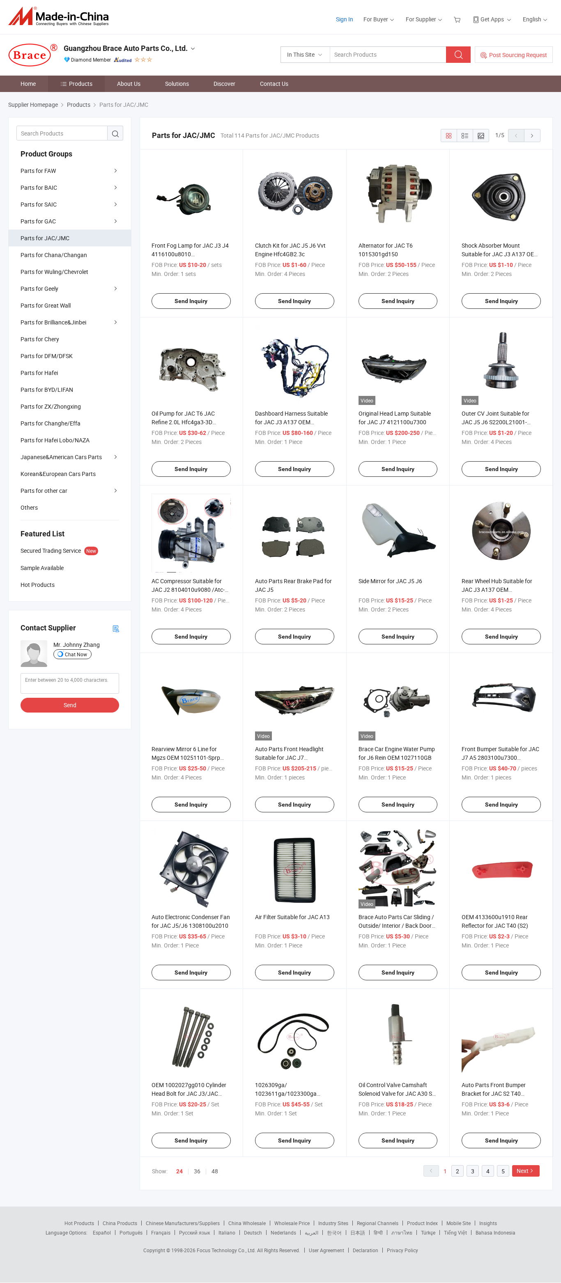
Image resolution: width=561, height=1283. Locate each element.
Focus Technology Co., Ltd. (227, 1250)
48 (215, 1171)
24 (179, 1171)
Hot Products (79, 1223)
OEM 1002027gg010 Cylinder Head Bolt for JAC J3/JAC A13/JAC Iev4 (189, 1093)
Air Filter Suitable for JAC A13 (292, 917)
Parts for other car (44, 490)
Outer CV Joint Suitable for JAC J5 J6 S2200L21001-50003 (495, 422)
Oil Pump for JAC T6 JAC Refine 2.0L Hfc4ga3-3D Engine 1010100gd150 (183, 422)
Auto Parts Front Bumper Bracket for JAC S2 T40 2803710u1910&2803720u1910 (503, 1093)
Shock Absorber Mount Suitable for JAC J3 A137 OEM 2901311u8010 (500, 254)
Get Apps (492, 19)
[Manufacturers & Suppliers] (61, 16)
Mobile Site (458, 1223)
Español (102, 1232)
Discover (224, 83)
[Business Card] (116, 628)
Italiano (226, 1232)
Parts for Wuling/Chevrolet (54, 272)
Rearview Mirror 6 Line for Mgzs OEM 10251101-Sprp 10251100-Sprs (186, 757)
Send (70, 705)
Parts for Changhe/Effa (50, 423)
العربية (311, 1232)
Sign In (344, 19)
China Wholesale (247, 1223)
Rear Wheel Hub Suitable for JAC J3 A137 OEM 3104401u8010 (497, 589)
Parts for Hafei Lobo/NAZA (55, 440)
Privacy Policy (402, 1250)
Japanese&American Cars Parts (61, 457)
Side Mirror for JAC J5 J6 (390, 581)
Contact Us (274, 83)
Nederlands (283, 1232)
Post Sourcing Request (518, 55)
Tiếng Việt (455, 1232)
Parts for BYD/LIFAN (47, 389)
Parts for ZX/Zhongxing (51, 406)
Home (28, 83)
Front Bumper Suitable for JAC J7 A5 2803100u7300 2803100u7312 (500, 757)
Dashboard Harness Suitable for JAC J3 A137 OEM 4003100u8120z (291, 422)
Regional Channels (377, 1223)
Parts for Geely (39, 288)
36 (197, 1171)
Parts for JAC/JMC (45, 238)
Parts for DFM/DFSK (47, 356)
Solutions (177, 83)
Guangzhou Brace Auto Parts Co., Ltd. (126, 48)
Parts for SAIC (39, 204)
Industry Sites (333, 1223)
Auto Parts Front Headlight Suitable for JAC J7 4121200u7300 (289, 757)
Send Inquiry (191, 301)
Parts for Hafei (39, 373)
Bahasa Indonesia (495, 1232)
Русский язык (194, 1232)
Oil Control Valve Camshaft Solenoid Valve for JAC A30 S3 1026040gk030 (397, 1093)
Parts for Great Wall (46, 305)
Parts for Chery (40, 339)
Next (523, 1171)
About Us (128, 83)
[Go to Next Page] (532, 135)
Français (160, 1232)
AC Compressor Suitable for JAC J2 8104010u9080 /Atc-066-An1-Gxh (188, 589)
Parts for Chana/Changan (54, 255)
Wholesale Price (292, 1223)
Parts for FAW (38, 171)
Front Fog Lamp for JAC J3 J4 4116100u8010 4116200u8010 (190, 254)
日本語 (357, 1232)
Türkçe (428, 1232)
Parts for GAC (38, 221)
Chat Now (76, 654)
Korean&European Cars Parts (58, 474)
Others (29, 507)
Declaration (365, 1250)
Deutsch (253, 1232)
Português (131, 1232)
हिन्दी (378, 1232)
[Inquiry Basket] (458, 19)
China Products (120, 1223)
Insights (488, 1223)
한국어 (334, 1232)
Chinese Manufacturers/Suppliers (183, 1223)
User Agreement (326, 1250)
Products (80, 83)
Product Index (422, 1223)
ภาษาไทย (401, 1232)
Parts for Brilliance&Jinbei (53, 322)
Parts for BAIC (39, 187)
